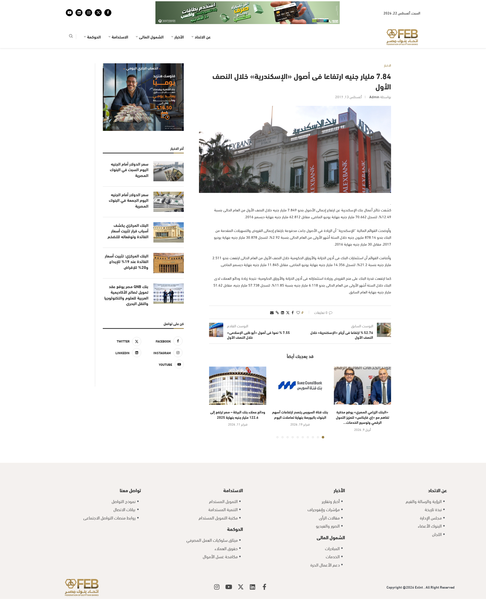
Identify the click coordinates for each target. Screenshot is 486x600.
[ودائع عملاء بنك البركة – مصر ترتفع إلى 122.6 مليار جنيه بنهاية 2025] (237, 370)
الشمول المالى (151, 21)
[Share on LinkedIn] (282, 296)
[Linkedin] (79, 4)
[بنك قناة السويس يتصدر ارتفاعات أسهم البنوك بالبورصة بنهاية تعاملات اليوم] (300, 370)
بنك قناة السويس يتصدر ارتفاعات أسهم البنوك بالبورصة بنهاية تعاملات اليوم (300, 398)
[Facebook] (107, 4)
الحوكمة (94, 21)
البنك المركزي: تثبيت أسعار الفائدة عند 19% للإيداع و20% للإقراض (126, 245)
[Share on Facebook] (293, 296)
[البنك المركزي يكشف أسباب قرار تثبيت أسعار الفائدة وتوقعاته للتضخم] (168, 217)
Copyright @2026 (401, 571)
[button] (216, 386)
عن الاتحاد (203, 21)
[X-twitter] (241, 571)
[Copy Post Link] (277, 296)
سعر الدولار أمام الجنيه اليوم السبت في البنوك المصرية (129, 153)
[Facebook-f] (264, 571)
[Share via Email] (272, 296)
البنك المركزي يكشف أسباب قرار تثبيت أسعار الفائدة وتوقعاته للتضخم (128, 215)
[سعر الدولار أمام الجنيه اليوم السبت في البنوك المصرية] (168, 155)
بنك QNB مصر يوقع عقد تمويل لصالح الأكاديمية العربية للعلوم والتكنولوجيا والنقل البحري (126, 279)
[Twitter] (98, 4)
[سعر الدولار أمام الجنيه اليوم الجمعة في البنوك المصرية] (168, 186)
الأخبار (179, 21)
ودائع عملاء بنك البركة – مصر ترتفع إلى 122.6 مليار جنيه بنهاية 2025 (237, 398)
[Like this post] (298, 296)
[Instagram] (88, 4)
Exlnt (419, 571)
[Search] (70, 21)
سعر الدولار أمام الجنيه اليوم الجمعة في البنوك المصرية (128, 184)
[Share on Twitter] (288, 296)
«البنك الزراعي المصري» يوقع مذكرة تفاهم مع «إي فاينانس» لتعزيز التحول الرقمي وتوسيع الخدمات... (362, 401)
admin (374, 81)
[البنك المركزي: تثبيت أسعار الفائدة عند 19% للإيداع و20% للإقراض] (168, 247)
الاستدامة (120, 21)
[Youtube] (69, 4)
